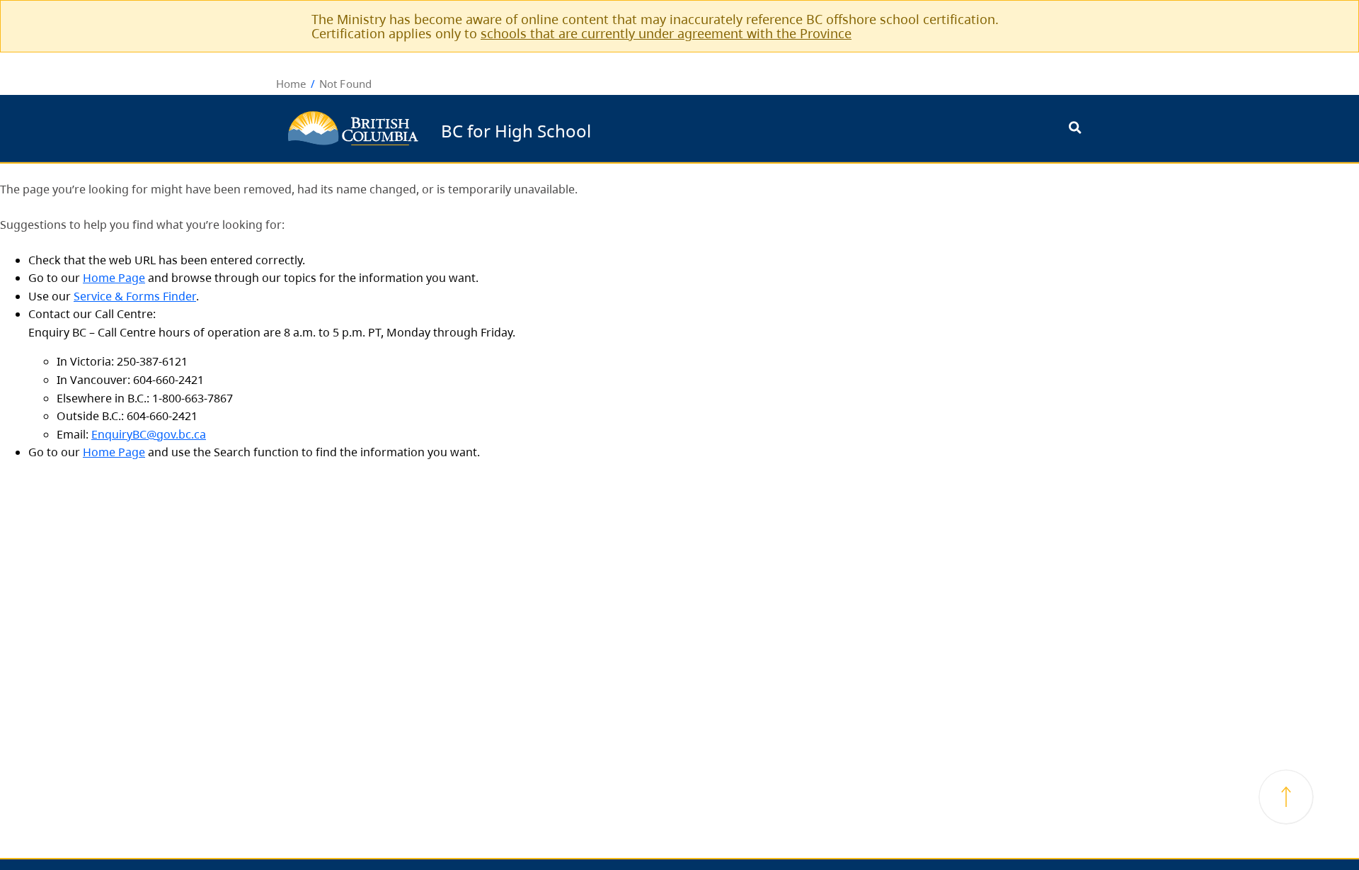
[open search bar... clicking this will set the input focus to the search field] (1075, 129)
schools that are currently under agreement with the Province (666, 33)
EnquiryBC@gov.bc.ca (148, 434)
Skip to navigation (596, 121)
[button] (1286, 797)
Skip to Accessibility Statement (596, 129)
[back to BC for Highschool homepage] (353, 128)
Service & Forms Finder (135, 296)
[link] (1067, 18)
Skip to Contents (596, 121)
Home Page (114, 278)
